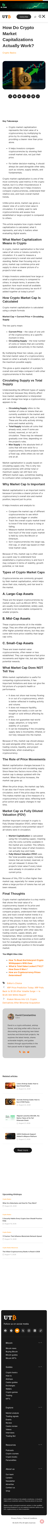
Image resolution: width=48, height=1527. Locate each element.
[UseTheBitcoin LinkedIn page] (35, 1330)
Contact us (10, 1487)
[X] (20, 1052)
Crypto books (11, 1457)
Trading (9, 1395)
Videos (8, 1429)
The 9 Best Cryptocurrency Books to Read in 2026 (21, 1252)
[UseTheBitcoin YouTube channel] (17, 1330)
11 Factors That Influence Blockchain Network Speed (22, 1236)
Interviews (10, 1433)
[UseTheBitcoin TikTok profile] (40, 1330)
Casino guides (12, 1382)
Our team (10, 1474)
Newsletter (10, 1481)
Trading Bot (10, 1436)
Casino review (11, 1426)
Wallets (9, 1389)
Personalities (11, 1460)
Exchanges (10, 1385)
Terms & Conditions (30, 1518)
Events (8, 1419)
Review (9, 1423)
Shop (8, 1491)
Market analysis (12, 1413)
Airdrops (9, 1379)
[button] (24, 1342)
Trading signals (12, 1416)
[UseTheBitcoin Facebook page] (5, 1330)
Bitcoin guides (12, 1355)
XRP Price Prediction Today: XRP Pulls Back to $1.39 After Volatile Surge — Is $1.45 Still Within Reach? (23, 991)
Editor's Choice (14, 983)
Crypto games (12, 1392)
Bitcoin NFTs (11, 1358)
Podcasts (10, 1450)
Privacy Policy (16, 1518)
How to (9, 1376)
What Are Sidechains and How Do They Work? (20, 1203)
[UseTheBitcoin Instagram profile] (29, 1330)
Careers (9, 1478)
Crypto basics (11, 1372)
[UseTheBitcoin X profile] (23, 1330)
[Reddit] (28, 1052)
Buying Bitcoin (12, 1351)
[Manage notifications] (42, 1521)
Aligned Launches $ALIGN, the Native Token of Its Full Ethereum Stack (28, 1118)
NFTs (8, 1399)
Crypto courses (12, 1453)
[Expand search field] (35, 17)
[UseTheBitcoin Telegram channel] (11, 1330)
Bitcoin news (11, 1348)
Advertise (10, 1484)
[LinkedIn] (24, 1052)
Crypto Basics (9, 52)
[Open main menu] (42, 16)
